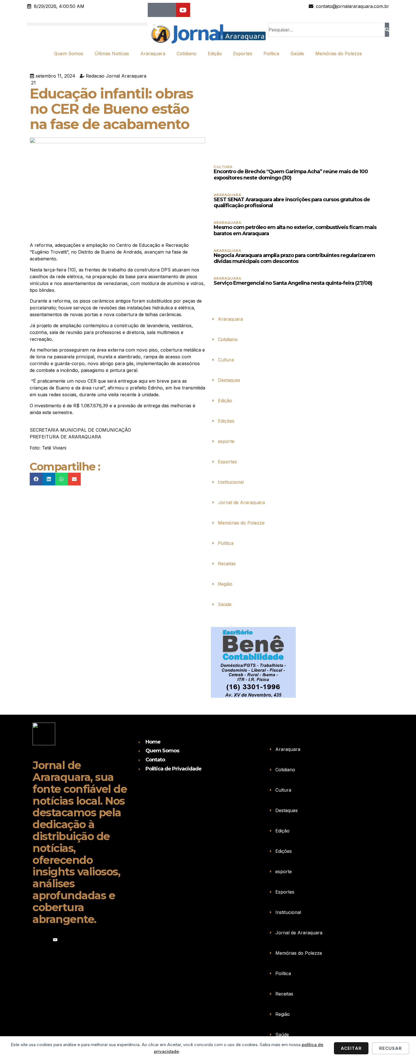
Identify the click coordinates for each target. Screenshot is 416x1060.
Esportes (242, 53)
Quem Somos (68, 53)
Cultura (223, 166)
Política (271, 53)
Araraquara (152, 53)
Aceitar (351, 1048)
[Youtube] (183, 10)
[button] (87, 24)
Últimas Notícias (112, 53)
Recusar (390, 1048)
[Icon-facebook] (155, 10)
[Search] (387, 30)
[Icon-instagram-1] (169, 10)
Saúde (297, 53)
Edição (215, 53)
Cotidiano (186, 53)
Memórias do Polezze (338, 53)
